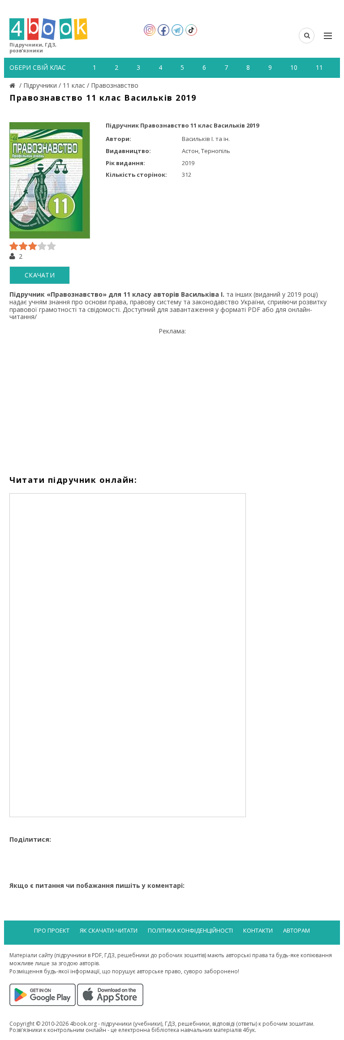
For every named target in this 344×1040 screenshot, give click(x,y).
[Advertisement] (172, 397)
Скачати (40, 275)
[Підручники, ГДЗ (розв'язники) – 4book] (13, 85)
